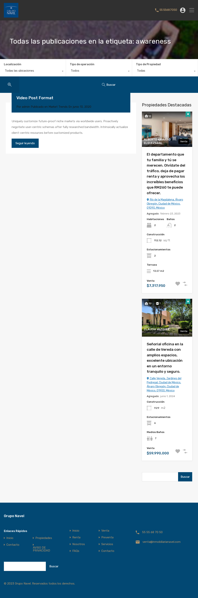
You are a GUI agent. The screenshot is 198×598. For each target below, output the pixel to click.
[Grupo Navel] (11, 16)
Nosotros (78, 544)
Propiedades (43, 538)
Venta (105, 530)
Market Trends (58, 106)
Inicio (9, 538)
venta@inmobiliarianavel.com (162, 542)
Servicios (107, 544)
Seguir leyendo (25, 143)
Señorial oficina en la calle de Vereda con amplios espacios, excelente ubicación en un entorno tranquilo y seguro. (165, 358)
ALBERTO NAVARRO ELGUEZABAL (157, 141)
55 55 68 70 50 (152, 532)
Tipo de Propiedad (148, 64)
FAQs (75, 551)
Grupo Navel (14, 516)
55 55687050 (168, 10)
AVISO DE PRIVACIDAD (41, 549)
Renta (76, 537)
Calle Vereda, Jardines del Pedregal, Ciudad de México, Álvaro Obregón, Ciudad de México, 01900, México (164, 384)
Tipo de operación (82, 64)
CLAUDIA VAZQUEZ (157, 329)
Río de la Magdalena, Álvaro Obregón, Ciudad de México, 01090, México (165, 203)
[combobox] (33, 71)
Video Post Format (34, 97)
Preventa (107, 537)
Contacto (12, 544)
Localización (12, 64)
